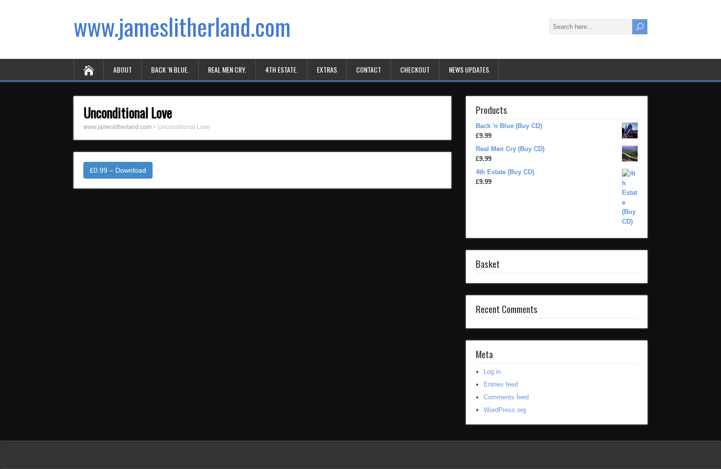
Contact (368, 69)
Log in (492, 371)
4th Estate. (281, 69)
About (122, 69)
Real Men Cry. (227, 69)
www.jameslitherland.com (182, 26)
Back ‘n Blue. (170, 69)
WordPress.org (505, 410)
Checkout (415, 69)
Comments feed (506, 397)
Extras (327, 69)
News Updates (469, 69)
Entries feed (501, 384)
